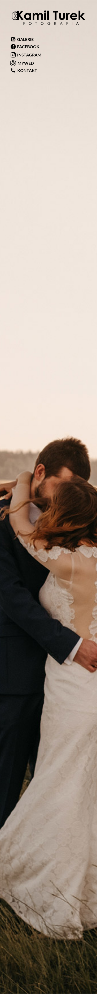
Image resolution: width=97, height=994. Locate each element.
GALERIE (22, 39)
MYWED (25, 63)
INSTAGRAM (28, 54)
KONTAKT (23, 70)
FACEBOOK (27, 46)
